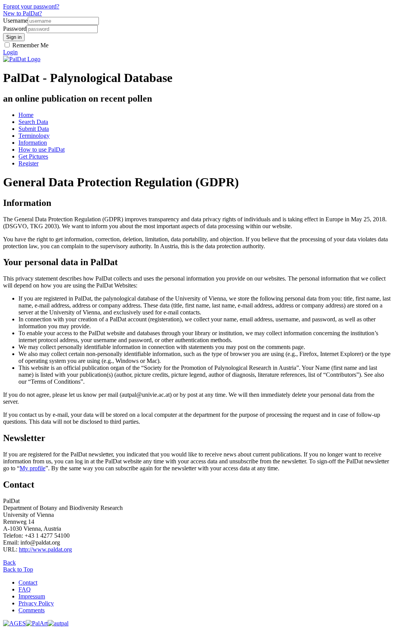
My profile (32, 468)
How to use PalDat (41, 149)
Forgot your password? (31, 6)
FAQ (24, 589)
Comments (31, 610)
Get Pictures (33, 156)
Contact (27, 582)
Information (32, 142)
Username (15, 20)
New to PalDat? (22, 13)
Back (9, 562)
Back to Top (18, 569)
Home (25, 115)
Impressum (31, 596)
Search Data (33, 122)
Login (10, 52)
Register (28, 163)
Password (15, 28)
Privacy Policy (36, 603)
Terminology (34, 135)
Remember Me (29, 45)
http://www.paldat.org (45, 549)
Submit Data (33, 128)
